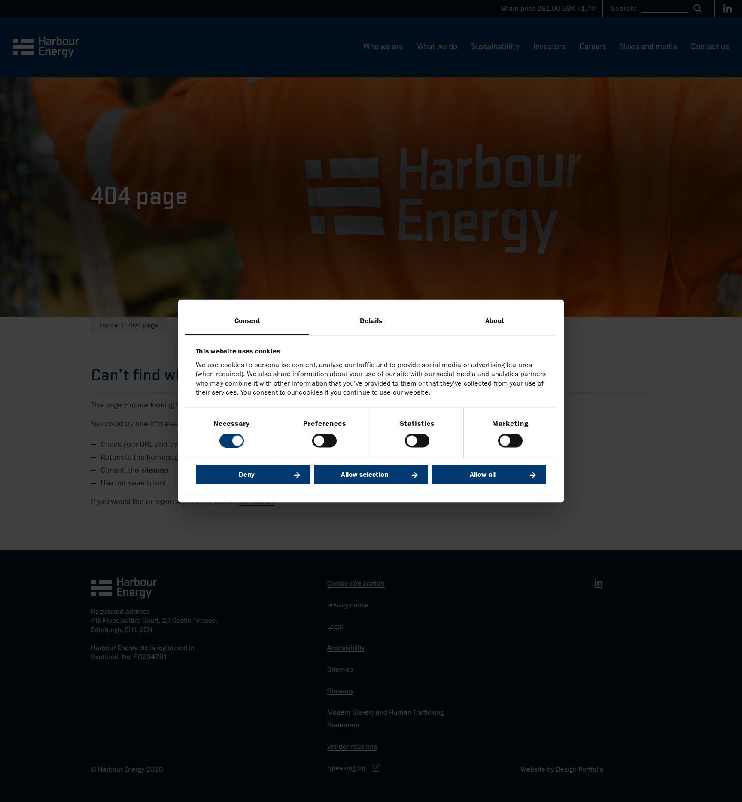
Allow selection (364, 474)
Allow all (483, 474)
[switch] (324, 440)
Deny (247, 474)
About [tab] (494, 321)
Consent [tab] (247, 321)
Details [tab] (371, 321)
